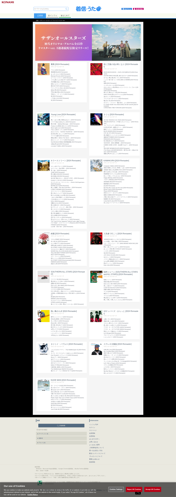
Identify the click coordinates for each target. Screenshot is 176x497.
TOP (37, 20)
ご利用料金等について (96, 447)
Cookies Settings (116, 489)
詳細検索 (62, 425)
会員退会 (92, 436)
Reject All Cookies (134, 489)
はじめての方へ (94, 439)
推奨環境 (92, 462)
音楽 (41, 15)
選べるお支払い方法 (95, 450)
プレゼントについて (95, 456)
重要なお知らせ (94, 459)
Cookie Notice (32, 494)
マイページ (93, 430)
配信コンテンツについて (97, 453)
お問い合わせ (93, 442)
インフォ (53, 15)
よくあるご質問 (94, 445)
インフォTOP (93, 424)
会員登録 (92, 433)
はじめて (66, 15)
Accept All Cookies (153, 489)
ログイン (92, 427)
